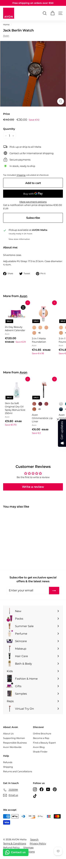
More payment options (33, 201)
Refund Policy (11, 847)
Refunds (7, 762)
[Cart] (52, 13)
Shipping (20, 175)
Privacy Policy (38, 843)
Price (6, 113)
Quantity (9, 129)
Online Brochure (42, 733)
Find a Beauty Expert (44, 742)
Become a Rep (41, 738)
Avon (6, 35)
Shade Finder (40, 751)
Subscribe (33, 217)
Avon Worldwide (12, 747)
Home (6, 24)
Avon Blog (39, 747)
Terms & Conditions (14, 843)
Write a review (33, 487)
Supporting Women (14, 738)
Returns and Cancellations (17, 771)
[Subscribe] (54, 590)
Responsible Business (15, 742)
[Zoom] (60, 101)
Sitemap (28, 847)
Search (34, 839)
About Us (8, 733)
